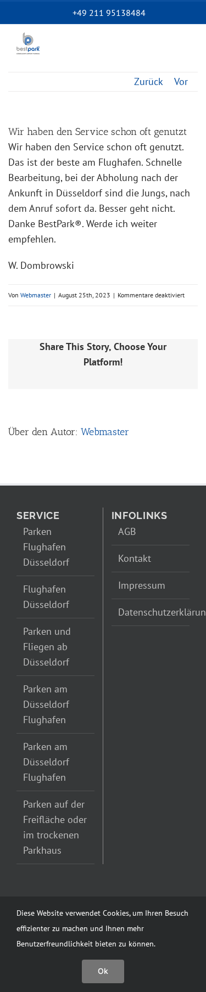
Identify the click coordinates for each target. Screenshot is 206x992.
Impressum (141, 585)
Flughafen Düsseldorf (46, 597)
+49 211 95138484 (109, 12)
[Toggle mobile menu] (182, 53)
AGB (127, 531)
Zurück (148, 81)
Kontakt (134, 558)
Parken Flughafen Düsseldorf (46, 546)
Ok (103, 971)
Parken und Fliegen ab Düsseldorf (47, 646)
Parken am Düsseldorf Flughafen (46, 704)
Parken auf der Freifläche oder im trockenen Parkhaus (55, 827)
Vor (181, 81)
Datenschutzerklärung (151, 612)
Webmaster (35, 295)
